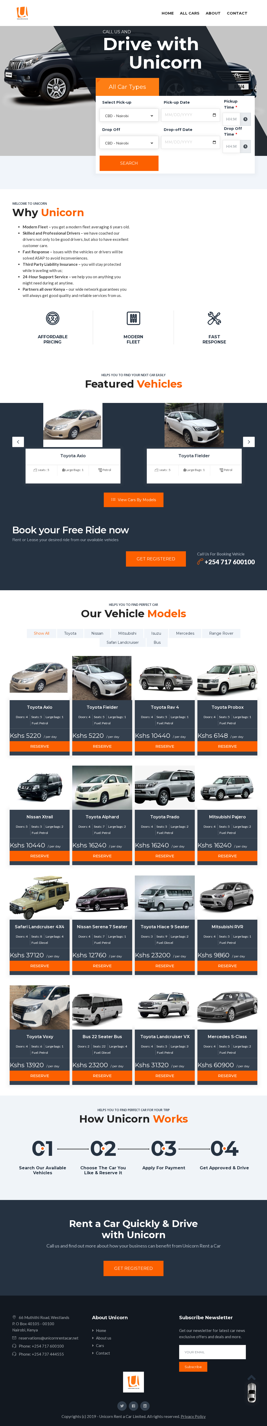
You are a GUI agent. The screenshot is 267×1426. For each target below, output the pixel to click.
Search (129, 163)
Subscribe (193, 1367)
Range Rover (221, 633)
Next (249, 442)
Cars (100, 1345)
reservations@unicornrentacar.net (48, 1338)
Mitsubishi (127, 633)
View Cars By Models (136, 500)
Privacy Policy (193, 1416)
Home (169, 13)
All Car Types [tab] (127, 86)
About (213, 13)
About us (103, 1338)
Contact (237, 13)
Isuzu (156, 633)
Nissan (97, 633)
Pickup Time (231, 104)
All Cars (189, 13)
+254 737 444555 (48, 1354)
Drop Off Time (233, 131)
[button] (129, 115)
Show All (41, 633)
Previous (18, 442)
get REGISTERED (156, 558)
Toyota (70, 633)
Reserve (39, 746)
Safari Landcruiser (123, 642)
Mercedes (185, 633)
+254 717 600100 (229, 562)
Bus (157, 642)
